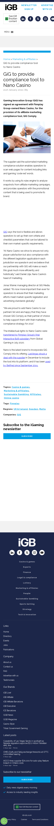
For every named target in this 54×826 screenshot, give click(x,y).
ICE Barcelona (9, 710)
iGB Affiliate (8, 697)
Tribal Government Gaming (15, 728)
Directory (7, 636)
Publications (8, 649)
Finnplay (15, 403)
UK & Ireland (21, 409)
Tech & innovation (27, 615)
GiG (5, 232)
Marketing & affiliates (24, 59)
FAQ (5, 671)
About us (7, 662)
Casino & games (20, 387)
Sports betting (27, 604)
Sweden (33, 409)
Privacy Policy (11, 819)
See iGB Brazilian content (11, 19)
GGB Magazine (10, 719)
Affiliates (35, 394)
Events (6, 641)
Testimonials (8, 680)
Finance (27, 572)
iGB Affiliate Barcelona (13, 701)
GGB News (8, 715)
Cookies (24, 819)
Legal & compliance (27, 578)
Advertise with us (10, 675)
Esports (27, 567)
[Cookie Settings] (4, 821)
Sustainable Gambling (16, 394)
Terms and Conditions (40, 819)
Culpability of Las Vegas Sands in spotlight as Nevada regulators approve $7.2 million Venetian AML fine (25, 743)
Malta (42, 409)
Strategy (27, 609)
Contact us (8, 667)
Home (6, 59)
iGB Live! (7, 693)
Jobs (5, 645)
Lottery (27, 583)
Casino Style (8, 724)
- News (15, 748)
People (27, 593)
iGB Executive (9, 706)
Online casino (11, 398)
